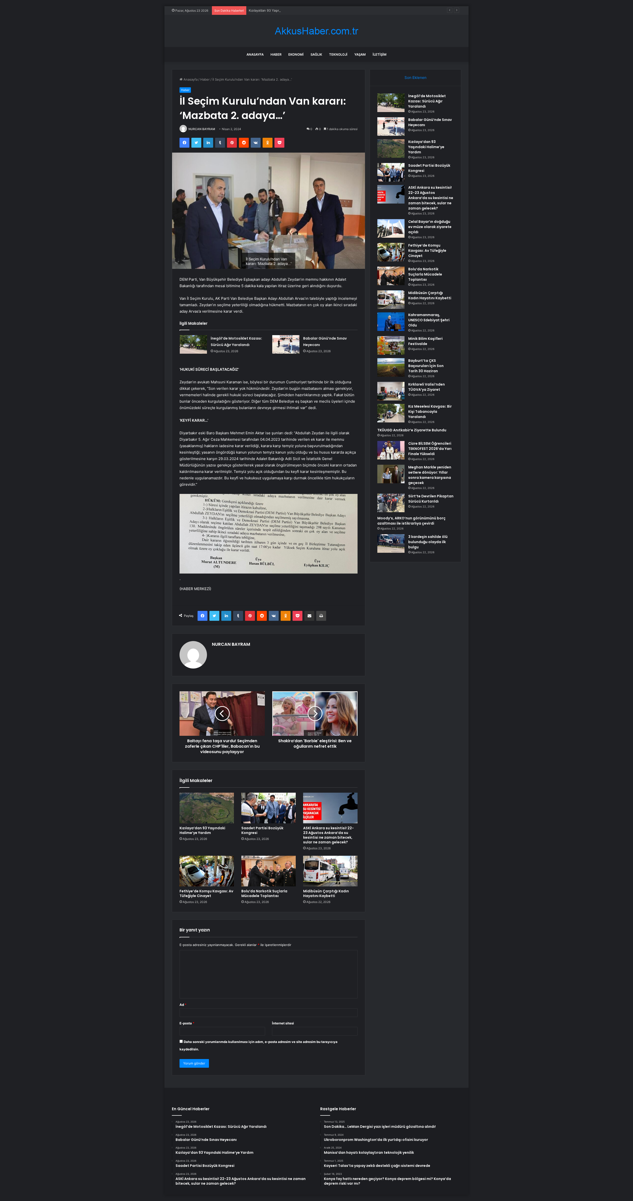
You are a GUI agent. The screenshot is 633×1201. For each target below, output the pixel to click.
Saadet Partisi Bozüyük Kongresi (262, 830)
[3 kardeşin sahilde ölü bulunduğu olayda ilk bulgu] (391, 543)
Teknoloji (338, 54)
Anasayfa (255, 54)
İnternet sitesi (283, 1023)
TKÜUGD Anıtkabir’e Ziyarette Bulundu (411, 430)
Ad (183, 1005)
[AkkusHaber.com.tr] (316, 31)
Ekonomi (296, 54)
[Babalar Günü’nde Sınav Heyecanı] (285, 344)
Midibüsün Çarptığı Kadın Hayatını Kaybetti (326, 893)
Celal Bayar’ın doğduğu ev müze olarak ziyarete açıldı (430, 226)
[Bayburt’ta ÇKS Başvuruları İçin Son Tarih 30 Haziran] (391, 367)
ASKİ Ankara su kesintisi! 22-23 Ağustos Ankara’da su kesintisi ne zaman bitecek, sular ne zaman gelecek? (328, 835)
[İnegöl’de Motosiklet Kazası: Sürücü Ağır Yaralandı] (193, 344)
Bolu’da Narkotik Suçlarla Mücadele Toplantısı (264, 893)
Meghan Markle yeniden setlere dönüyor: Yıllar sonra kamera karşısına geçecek (429, 475)
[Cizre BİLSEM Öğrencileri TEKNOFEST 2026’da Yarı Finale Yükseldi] (391, 450)
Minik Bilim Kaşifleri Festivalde (425, 341)
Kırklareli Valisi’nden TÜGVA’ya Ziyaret (426, 387)
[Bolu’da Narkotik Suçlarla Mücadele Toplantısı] (268, 871)
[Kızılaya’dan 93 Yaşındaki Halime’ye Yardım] (207, 808)
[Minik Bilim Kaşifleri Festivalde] (391, 345)
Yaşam (360, 54)
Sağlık (316, 54)
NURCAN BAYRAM (201, 129)
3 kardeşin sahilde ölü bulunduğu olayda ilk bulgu (428, 542)
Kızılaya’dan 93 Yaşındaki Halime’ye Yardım (281, 10)
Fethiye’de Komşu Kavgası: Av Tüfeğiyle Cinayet (206, 893)
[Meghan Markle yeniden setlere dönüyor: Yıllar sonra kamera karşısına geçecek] (391, 474)
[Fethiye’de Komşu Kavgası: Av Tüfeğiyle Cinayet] (207, 871)
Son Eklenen (416, 77)
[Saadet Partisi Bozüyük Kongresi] (268, 808)
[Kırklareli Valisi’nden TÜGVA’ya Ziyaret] (391, 391)
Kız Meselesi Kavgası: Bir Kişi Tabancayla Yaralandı (430, 411)
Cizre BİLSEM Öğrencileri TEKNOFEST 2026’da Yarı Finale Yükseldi (430, 448)
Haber (276, 54)
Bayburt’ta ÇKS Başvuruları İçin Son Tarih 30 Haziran (426, 365)
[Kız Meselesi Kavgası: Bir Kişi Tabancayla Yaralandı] (391, 413)
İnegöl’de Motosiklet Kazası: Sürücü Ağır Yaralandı (427, 101)
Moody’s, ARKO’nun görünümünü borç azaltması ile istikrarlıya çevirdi (411, 521)
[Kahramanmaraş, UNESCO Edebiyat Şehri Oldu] (391, 321)
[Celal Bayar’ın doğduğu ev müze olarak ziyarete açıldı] (391, 228)
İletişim (379, 54)
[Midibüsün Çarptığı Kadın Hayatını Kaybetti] (330, 871)
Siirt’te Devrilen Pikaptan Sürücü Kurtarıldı (430, 499)
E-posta (187, 1023)
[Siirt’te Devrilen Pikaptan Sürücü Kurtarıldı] (391, 503)
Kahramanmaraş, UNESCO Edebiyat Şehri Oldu (429, 320)
